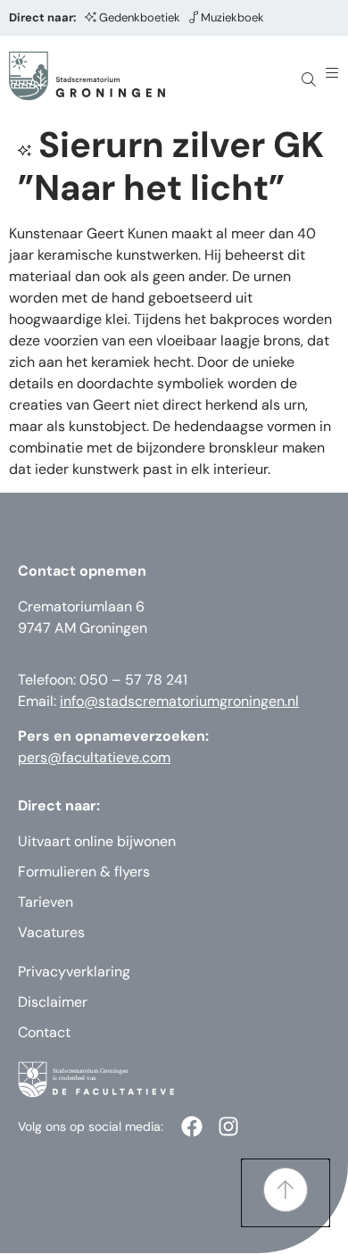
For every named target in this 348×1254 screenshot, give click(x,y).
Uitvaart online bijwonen (97, 841)
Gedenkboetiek (139, 17)
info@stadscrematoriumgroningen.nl (179, 701)
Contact (44, 1032)
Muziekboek (232, 17)
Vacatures (51, 932)
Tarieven (45, 902)
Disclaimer (52, 1001)
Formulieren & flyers (84, 871)
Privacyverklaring (74, 971)
